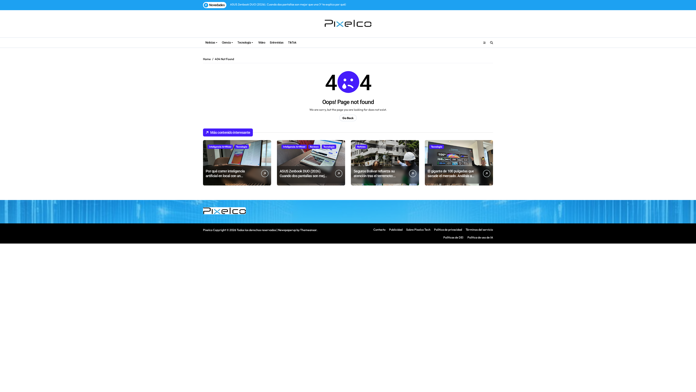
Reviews (314, 146)
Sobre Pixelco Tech (418, 229)
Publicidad (396, 229)
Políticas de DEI (453, 237)
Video (261, 42)
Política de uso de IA (480, 237)
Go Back (348, 118)
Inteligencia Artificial (220, 146)
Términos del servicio (479, 229)
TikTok (292, 42)
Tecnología (244, 42)
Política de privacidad (448, 229)
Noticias (210, 42)
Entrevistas (276, 42)
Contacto (379, 229)
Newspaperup (287, 230)
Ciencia (226, 42)
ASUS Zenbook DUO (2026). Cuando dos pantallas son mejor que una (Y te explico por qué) (303, 176)
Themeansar (308, 230)
